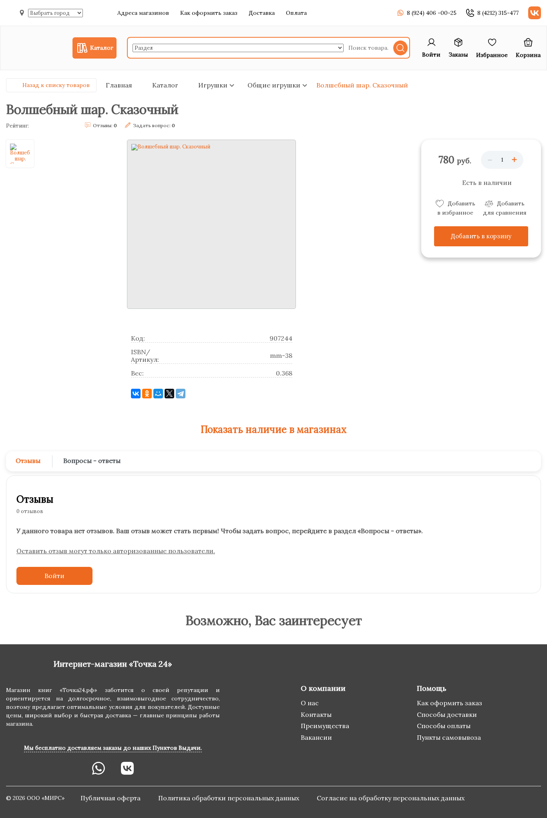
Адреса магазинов (143, 12)
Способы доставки (447, 714)
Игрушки (212, 85)
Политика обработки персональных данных (229, 798)
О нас (310, 703)
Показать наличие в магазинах (274, 429)
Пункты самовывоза (449, 737)
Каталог (165, 85)
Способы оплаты (444, 726)
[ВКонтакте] (136, 393)
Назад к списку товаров (56, 85)
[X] (169, 393)
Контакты (316, 714)
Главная (119, 85)
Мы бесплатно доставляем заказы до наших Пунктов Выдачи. (113, 747)
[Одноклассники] (147, 393)
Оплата (296, 12)
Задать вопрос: (154, 125)
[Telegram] (180, 393)
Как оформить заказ (208, 12)
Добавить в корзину (481, 236)
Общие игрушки (273, 85)
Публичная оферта (111, 798)
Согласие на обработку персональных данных (391, 798)
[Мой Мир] (158, 393)
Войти (54, 576)
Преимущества (325, 726)
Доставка (262, 12)
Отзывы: (105, 125)
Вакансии (316, 737)
